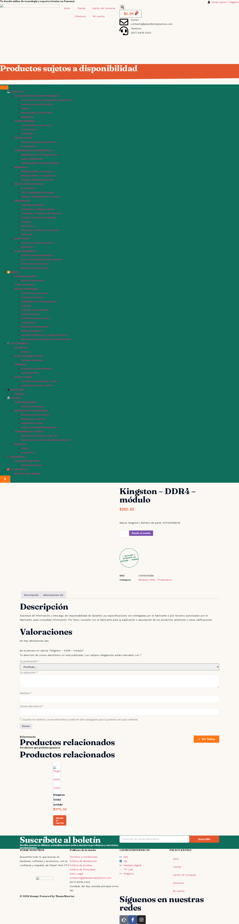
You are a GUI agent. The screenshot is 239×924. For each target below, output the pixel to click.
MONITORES (21, 238)
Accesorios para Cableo (35, 318)
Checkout (80, 16)
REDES (15, 272)
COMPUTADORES (24, 284)
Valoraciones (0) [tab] (53, 595)
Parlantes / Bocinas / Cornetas (40, 230)
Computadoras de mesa (36, 125)
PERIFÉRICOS (22, 200)
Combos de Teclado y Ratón (38, 217)
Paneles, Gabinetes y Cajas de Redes (44, 335)
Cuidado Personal (32, 360)
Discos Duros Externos (35, 263)
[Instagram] (141, 919)
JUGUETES (20, 347)
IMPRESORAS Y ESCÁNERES (31, 410)
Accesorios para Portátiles (37, 104)
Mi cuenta (98, 16)
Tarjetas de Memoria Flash (37, 179)
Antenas (26, 305)
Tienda (81, 8)
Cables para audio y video (37, 385)
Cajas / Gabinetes (32, 158)
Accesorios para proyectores (39, 142)
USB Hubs (27, 234)
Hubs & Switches (31, 330)
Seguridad (27, 116)
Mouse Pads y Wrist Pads (36, 112)
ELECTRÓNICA (19, 343)
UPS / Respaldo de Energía (37, 192)
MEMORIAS (20, 167)
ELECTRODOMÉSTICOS (28, 356)
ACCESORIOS (19, 469)
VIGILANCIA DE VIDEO (27, 460)
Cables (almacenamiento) (37, 255)
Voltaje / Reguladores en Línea (40, 196)
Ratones (26, 221)
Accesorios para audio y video (39, 381)
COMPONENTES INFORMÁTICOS (33, 150)
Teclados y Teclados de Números (41, 213)
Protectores (28, 188)
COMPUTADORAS (24, 121)
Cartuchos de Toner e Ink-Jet (39, 435)
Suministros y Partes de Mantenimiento (46, 439)
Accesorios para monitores (37, 242)
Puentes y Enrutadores (35, 309)
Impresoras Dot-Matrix (35, 414)
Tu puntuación (29, 661)
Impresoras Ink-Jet (33, 419)
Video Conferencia (32, 280)
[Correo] (124, 22)
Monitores (27, 246)
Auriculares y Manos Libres (38, 209)
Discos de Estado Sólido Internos (41, 259)
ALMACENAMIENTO (25, 251)
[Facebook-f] (132, 919)
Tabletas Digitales (32, 205)
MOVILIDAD (17, 389)
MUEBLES (20, 444)
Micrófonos (28, 225)
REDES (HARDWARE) (26, 288)
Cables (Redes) (30, 314)
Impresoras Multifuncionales (39, 427)
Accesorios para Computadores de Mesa (46, 100)
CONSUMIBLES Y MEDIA (28, 431)
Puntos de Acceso (32, 297)
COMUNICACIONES (25, 276)
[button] (122, 7)
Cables (25, 108)
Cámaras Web (29, 372)
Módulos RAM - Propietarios (155, 579)
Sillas (24, 448)
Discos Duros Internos (34, 267)
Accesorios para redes (35, 293)
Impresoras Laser (32, 423)
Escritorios (27, 452)
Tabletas (19, 393)
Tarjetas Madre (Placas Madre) (40, 163)
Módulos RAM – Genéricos (37, 171)
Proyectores (28, 146)
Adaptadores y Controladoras (39, 154)
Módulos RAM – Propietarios (38, 175)
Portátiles (27, 133)
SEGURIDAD (18, 456)
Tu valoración (29, 672)
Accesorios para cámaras (36, 368)
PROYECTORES (23, 137)
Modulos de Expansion (35, 326)
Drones (25, 351)
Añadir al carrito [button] (60, 820)
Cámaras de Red (31, 465)
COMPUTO (17, 91)
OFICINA (16, 398)
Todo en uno (29, 129)
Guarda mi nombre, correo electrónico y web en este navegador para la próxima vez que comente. (80, 719)
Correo (135, 19)
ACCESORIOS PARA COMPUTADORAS (36, 95)
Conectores (28, 322)
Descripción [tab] (31, 595)
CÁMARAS (20, 364)
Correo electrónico (31, 706)
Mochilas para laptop (27, 473)
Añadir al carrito (141, 533)
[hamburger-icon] (4, 87)
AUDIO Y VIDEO (23, 377)
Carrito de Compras (103, 8)
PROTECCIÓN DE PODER (28, 184)
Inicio (67, 8)
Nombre (25, 693)
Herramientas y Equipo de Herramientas (46, 339)
